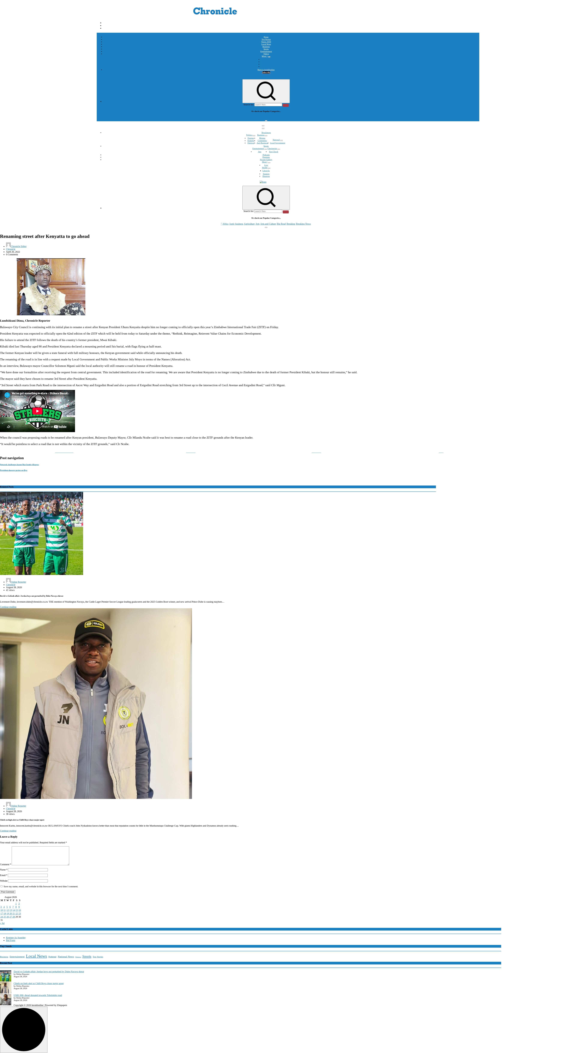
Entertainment (266, 51)
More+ (264, 162)
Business (266, 46)
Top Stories (266, 39)
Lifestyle (266, 171)
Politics (249, 135)
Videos (266, 54)
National (276, 140)
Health (264, 167)
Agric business (236, 117)
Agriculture (249, 117)
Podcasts (266, 64)
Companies (262, 140)
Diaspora (266, 176)
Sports (266, 49)
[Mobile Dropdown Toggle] (269, 56)
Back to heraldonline (266, 70)
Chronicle (10, 249)
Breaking (290, 117)
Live (266, 165)
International (266, 59)
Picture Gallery (266, 159)
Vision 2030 (266, 42)
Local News (266, 44)
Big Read (281, 117)
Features (251, 140)
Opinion (266, 62)
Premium (266, 157)
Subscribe (266, 72)
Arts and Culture (268, 117)
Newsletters (266, 132)
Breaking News (303, 117)
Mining (262, 138)
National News (66, 956)
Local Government (277, 143)
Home (266, 37)
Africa (225, 117)
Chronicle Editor (19, 246)
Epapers (266, 174)
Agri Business (262, 143)
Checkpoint (272, 148)
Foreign (251, 138)
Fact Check (273, 152)
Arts (257, 117)
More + (265, 56)
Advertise (266, 66)
